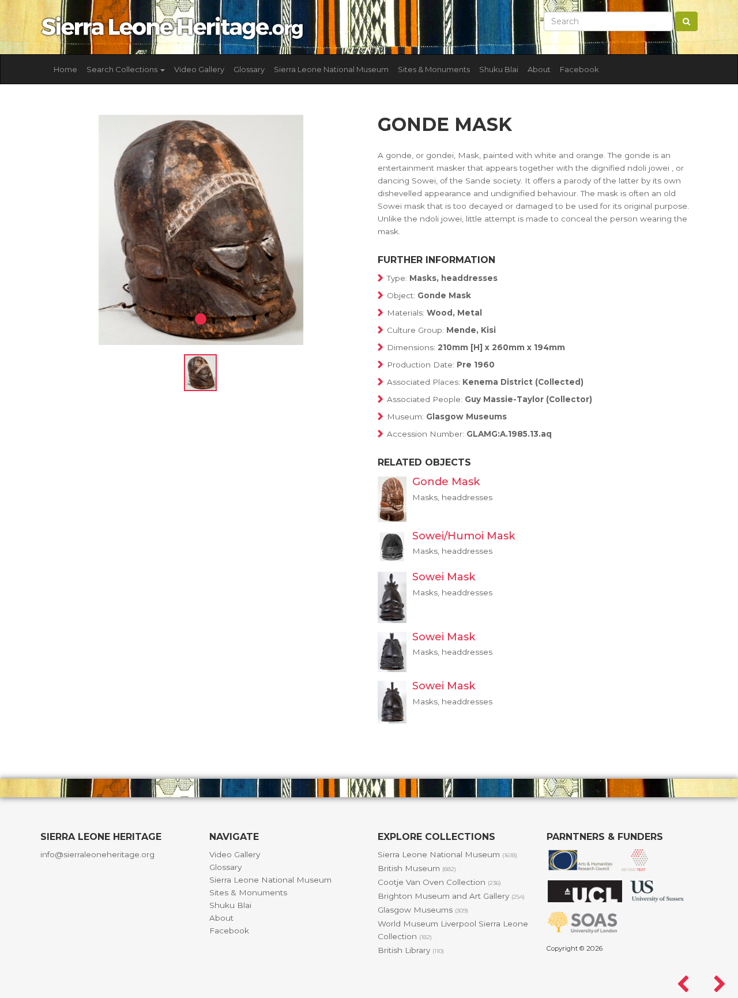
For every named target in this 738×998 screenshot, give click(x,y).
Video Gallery (199, 69)
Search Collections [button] (122, 69)
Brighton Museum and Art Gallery (451, 896)
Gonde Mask (446, 481)
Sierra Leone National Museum (331, 69)
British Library (411, 950)
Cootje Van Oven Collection (439, 882)
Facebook (579, 69)
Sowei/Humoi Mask (463, 536)
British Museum (417, 868)
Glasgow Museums (423, 909)
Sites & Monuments (434, 69)
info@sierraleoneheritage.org (97, 854)
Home (65, 69)
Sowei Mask (443, 577)
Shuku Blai (498, 69)
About (539, 69)
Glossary (249, 69)
